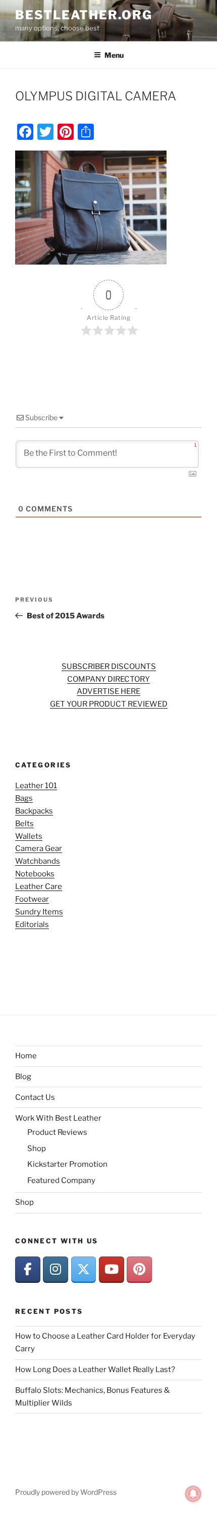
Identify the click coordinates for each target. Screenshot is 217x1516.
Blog (23, 1076)
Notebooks (35, 873)
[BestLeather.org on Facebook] (27, 1269)
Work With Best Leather (58, 1118)
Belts (24, 823)
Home (26, 1055)
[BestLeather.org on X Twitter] (83, 1269)
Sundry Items (39, 911)
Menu (114, 55)
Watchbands (37, 861)
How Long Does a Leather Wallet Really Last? (95, 1369)
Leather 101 (36, 785)
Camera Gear (38, 848)
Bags (24, 798)
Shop (36, 1148)
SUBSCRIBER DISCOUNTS (109, 666)
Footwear (32, 899)
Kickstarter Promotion (67, 1164)
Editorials (32, 924)
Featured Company (61, 1180)
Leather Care (38, 886)
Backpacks (34, 811)
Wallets (28, 836)
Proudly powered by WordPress (66, 1492)
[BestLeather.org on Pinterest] (139, 1269)
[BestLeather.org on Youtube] (111, 1269)
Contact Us (35, 1097)
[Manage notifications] (193, 1494)
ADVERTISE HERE (108, 691)
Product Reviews (57, 1132)
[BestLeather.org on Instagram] (55, 1269)
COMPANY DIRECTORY (108, 679)
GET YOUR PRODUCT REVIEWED (109, 704)
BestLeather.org (83, 15)
